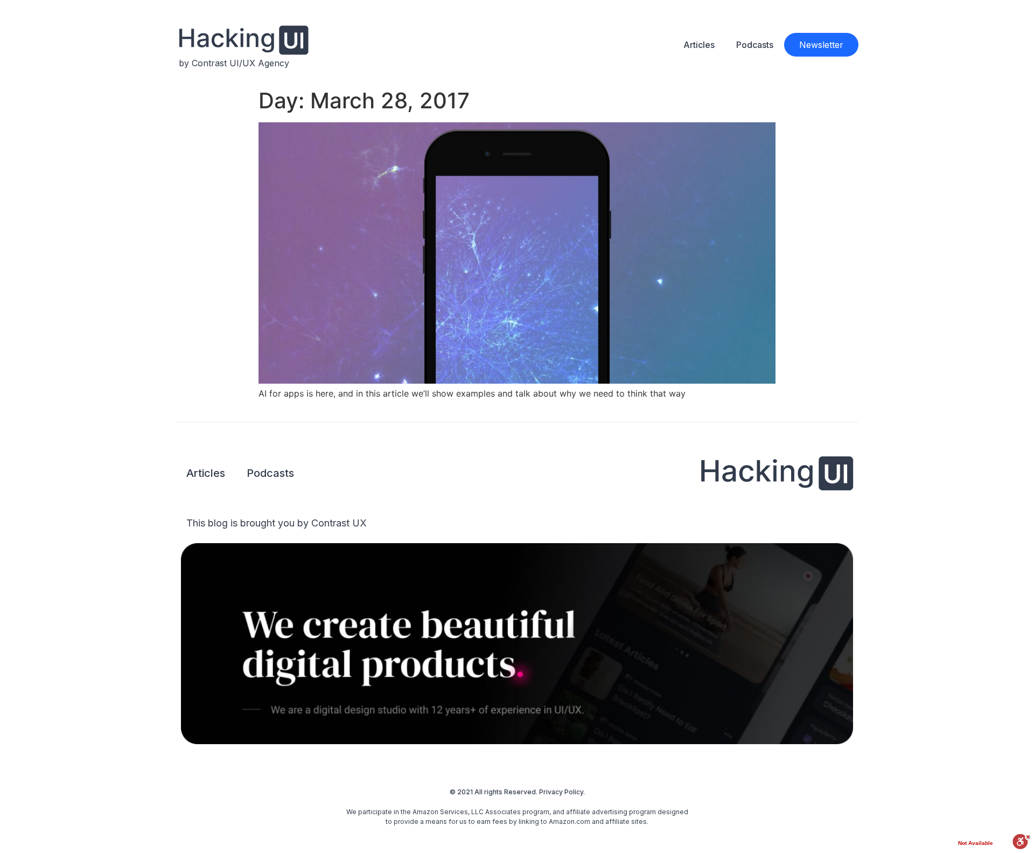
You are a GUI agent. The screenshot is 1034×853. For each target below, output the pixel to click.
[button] (821, 45)
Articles (699, 44)
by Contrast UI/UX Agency (234, 63)
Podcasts (754, 44)
